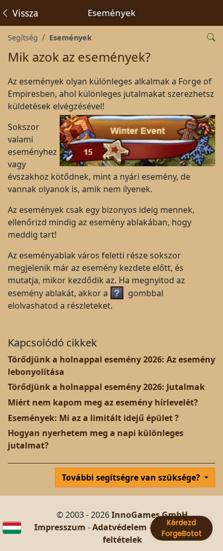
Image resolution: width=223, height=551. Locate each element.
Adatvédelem (119, 527)
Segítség (23, 37)
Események (70, 37)
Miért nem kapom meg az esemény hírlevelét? (103, 402)
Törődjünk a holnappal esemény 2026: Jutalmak (106, 387)
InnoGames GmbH (150, 514)
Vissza (24, 13)
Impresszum (60, 527)
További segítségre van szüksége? (132, 477)
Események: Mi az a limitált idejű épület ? (93, 418)
